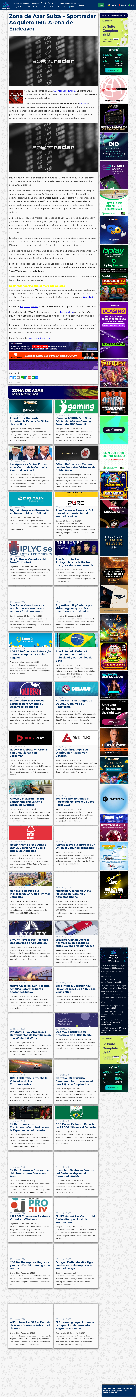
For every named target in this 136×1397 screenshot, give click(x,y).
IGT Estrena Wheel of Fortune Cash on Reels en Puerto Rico (112, 981)
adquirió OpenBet (29, 306)
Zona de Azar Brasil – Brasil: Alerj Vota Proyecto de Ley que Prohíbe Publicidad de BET (118, 1390)
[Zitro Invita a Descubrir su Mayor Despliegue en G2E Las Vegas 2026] (76, 974)
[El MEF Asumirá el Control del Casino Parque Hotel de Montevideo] (76, 1205)
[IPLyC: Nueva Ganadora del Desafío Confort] (30, 548)
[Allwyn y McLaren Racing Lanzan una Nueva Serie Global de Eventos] (30, 787)
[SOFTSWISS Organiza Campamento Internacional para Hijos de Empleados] (76, 1066)
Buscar (101, 5)
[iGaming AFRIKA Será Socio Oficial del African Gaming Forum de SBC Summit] (76, 406)
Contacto (35, 3)
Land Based (29, 7)
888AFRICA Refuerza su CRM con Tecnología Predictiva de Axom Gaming (113, 1030)
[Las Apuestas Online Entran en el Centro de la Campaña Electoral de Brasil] (30, 453)
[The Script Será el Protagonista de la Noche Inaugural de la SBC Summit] (76, 548)
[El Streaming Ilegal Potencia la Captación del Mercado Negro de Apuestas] (76, 1311)
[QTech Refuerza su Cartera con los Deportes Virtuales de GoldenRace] (76, 453)
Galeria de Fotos (50, 7)
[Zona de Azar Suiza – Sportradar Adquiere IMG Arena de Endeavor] (53, 61)
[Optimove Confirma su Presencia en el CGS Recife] (76, 1020)
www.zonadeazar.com (64, 91)
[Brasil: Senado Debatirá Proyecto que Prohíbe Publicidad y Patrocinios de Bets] (76, 640)
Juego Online (18, 7)
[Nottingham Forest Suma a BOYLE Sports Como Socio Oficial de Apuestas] (30, 833)
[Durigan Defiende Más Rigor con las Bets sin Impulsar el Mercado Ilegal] (76, 1251)
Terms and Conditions (21, 3)
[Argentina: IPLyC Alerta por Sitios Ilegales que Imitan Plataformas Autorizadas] (76, 594)
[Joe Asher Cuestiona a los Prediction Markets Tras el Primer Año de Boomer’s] (30, 594)
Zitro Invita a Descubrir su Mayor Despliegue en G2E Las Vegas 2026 (113, 967)
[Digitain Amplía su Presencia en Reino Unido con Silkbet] (30, 499)
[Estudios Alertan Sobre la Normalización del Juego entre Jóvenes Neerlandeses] (76, 928)
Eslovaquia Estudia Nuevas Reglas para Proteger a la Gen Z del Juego (114, 987)
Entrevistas (62, 7)
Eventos (39, 7)
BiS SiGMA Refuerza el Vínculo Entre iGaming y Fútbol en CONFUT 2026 (112, 974)
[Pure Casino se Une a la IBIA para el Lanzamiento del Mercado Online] (76, 499)
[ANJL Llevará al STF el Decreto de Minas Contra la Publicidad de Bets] (30, 1311)
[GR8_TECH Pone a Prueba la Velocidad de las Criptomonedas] (30, 1066)
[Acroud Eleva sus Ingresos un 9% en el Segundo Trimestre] (76, 833)
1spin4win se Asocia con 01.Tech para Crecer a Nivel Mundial (112, 993)
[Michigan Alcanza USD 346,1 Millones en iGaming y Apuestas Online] (76, 879)
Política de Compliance (67, 3)
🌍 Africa (72, 7)
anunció (83, 103)
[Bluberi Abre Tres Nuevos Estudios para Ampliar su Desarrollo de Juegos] (30, 689)
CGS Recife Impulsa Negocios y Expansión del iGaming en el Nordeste (112, 1014)
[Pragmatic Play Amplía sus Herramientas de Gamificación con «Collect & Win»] (30, 1020)
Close (134, 1385)
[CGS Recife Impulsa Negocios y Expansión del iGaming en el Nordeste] (30, 1251)
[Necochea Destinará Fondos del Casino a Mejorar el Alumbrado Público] (76, 1159)
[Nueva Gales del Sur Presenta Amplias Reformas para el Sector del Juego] (30, 974)
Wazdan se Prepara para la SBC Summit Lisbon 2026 (112, 1007)
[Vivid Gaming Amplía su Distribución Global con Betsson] (76, 738)
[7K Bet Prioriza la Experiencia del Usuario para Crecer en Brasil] (30, 1159)
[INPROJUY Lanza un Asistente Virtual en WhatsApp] (30, 1205)
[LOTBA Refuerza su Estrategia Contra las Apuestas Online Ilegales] (30, 640)
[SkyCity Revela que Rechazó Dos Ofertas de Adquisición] (30, 928)
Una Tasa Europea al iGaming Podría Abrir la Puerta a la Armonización (111, 1022)
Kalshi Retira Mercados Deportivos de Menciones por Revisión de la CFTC (113, 1000)
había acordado (66, 312)
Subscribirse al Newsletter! (113, 15)
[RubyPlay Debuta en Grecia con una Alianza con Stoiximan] (30, 738)
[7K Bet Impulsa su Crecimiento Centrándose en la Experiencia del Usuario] (30, 1112)
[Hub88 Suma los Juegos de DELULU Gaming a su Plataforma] (76, 689)
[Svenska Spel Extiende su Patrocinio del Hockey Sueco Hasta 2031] (76, 787)
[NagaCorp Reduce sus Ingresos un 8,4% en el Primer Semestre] (30, 879)
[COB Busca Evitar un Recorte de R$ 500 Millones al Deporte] (76, 1112)
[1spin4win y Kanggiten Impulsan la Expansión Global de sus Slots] (30, 406)
